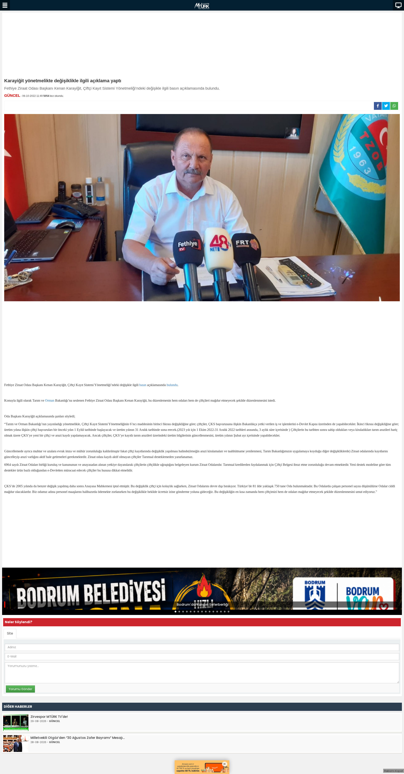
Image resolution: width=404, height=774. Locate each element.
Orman (49, 400)
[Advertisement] (202, 46)
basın (142, 385)
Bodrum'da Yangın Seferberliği (203, 604)
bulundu (172, 385)
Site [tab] (10, 633)
